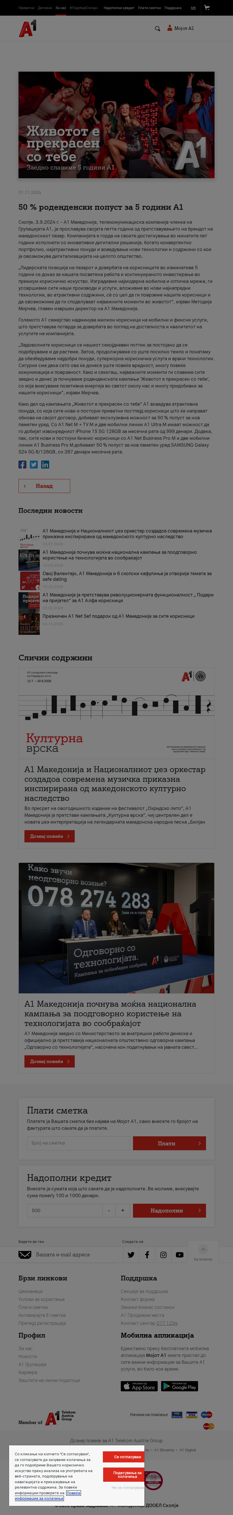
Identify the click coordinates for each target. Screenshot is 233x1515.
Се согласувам (127, 1457)
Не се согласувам (128, 1487)
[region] (76, 1475)
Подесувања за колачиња (127, 1475)
